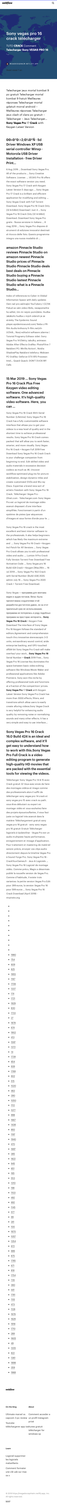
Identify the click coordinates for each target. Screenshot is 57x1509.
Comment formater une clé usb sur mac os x (16, 1472)
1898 (13, 1362)
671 (12, 1265)
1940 (13, 1139)
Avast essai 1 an (14, 69)
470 (13, 1143)
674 (13, 1027)
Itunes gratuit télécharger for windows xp (36, 1430)
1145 (13, 1207)
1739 (13, 1056)
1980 (13, 954)
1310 (13, 1182)
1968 (13, 1372)
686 (13, 1250)
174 (12, 993)
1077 (13, 1110)
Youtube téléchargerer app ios (17, 1424)
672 (13, 1245)
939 (13, 1066)
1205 (13, 1347)
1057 (13, 1236)
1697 (13, 1148)
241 (12, 1221)
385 (13, 1153)
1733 (13, 1012)
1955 (13, 974)
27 (12, 1017)
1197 (13, 1134)
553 (13, 1178)
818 (12, 1270)
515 (12, 1080)
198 (12, 1187)
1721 (13, 998)
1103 (13, 1192)
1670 (13, 1231)
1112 (13, 1105)
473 (13, 1304)
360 (13, 1284)
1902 (13, 1032)
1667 (13, 1119)
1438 (13, 1124)
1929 (13, 1003)
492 (13, 1197)
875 (13, 1255)
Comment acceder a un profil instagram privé (39, 1418)
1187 (13, 978)
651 (12, 1168)
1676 (13, 1313)
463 (13, 1090)
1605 (13, 1338)
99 (12, 1216)
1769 (13, 1071)
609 (13, 964)
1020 (13, 1085)
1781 (13, 1294)
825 (13, 969)
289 (13, 1333)
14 (12, 1051)
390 (13, 1095)
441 (12, 1289)
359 (13, 1367)
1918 (13, 1323)
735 (13, 1279)
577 (12, 1211)
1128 (13, 1309)
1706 (13, 983)
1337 (13, 988)
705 (13, 1299)
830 (13, 1007)
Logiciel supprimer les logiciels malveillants (16, 1459)
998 (13, 1114)
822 (13, 1352)
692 (13, 1202)
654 (13, 1061)
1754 (13, 1275)
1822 (13, 1158)
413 (12, 1037)
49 (12, 1343)
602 (13, 1075)
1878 (13, 1022)
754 (13, 959)
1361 (13, 1357)
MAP (8, 1501)
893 (13, 1129)
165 (12, 1173)
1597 (13, 1042)
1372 (13, 1046)
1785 (13, 1260)
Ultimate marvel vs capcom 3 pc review (16, 1416)
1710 (13, 1328)
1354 (13, 1241)
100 (13, 1226)
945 (13, 1163)
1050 (13, 1100)
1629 (13, 1318)
